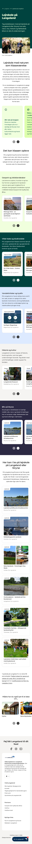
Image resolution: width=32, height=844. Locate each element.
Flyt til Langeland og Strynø (13, 820)
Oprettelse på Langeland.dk (13, 795)
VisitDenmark (9, 810)
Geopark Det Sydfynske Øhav (13, 805)
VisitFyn (7, 808)
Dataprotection (6, 837)
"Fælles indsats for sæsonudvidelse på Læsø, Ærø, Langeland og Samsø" (15, 678)
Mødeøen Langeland (11, 823)
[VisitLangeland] (10, 757)
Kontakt (7, 788)
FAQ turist (8, 793)
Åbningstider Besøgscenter (13, 786)
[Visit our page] (11, 748)
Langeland (6, 8)
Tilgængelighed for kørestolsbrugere (16, 791)
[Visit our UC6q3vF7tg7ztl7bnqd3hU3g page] (20, 748)
